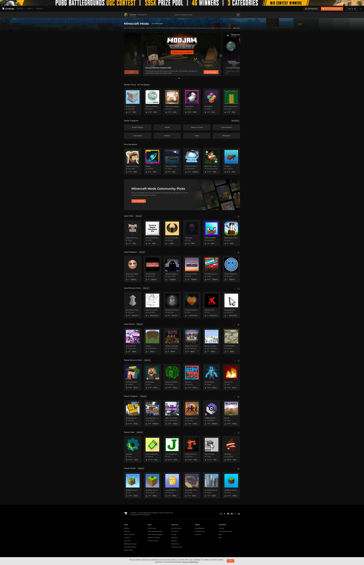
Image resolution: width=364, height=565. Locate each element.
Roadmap (174, 540)
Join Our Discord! (176, 528)
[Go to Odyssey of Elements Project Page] (192, 269)
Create (29, 8)
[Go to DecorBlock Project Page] (211, 101)
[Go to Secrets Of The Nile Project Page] (172, 233)
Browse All (142, 15)
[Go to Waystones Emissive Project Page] (172, 305)
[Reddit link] (239, 514)
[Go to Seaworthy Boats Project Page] (172, 161)
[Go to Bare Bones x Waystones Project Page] (132, 305)
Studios (39, 8)
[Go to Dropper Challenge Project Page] (172, 341)
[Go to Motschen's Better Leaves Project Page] (172, 377)
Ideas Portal (174, 531)
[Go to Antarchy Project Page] (231, 161)
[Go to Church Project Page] (152, 341)
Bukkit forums (175, 544)
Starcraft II (127, 540)
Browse (20, 8)
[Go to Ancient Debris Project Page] (152, 269)
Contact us (198, 534)
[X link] (235, 514)
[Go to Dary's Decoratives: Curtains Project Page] (231, 101)
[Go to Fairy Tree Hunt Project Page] (132, 341)
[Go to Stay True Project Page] (192, 377)
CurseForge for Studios (225, 531)
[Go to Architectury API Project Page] (192, 449)
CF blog (173, 534)
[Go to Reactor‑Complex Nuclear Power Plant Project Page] (211, 341)
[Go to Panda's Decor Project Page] (132, 101)
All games (126, 528)
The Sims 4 (127, 537)
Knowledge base (199, 528)
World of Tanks (128, 550)
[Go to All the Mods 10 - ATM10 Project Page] (132, 413)
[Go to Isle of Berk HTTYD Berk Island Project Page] (192, 485)
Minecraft (127, 531)
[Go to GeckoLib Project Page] (132, 449)
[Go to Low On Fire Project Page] (231, 377)
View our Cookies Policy (190, 562)
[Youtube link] (228, 514)
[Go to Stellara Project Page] (152, 161)
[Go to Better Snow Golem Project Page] (231, 233)
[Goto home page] (8, 9)
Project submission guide (155, 531)
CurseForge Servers (176, 547)
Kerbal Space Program (130, 544)
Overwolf (221, 528)
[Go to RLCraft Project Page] (231, 413)
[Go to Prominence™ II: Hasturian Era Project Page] (192, 413)
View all (138, 216)
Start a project (152, 528)
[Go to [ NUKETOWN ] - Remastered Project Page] (231, 341)
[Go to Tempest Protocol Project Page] (192, 161)
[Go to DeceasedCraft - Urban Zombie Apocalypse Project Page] (152, 413)
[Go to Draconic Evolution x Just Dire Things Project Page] (192, 305)
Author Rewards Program (155, 534)
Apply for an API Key (154, 537)
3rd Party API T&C (153, 540)
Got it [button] (231, 561)
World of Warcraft (129, 534)
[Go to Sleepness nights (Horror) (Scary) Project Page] (172, 269)
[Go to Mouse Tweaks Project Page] (211, 449)
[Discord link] (232, 514)
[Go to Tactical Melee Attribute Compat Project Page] (152, 233)
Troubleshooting (199, 531)
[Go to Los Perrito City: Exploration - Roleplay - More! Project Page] (211, 485)
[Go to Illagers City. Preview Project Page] (192, 341)
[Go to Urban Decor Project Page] (192, 101)
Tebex (220, 534)
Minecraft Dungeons (130, 547)
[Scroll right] (238, 216)
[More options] (360, 9)
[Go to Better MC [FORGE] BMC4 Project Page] (172, 413)
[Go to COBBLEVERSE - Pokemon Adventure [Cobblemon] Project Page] (211, 413)
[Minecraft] (126, 15)
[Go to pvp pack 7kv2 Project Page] (211, 305)
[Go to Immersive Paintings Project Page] (172, 101)
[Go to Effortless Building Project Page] (152, 101)
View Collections (138, 201)
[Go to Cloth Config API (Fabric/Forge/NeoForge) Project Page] (152, 449)
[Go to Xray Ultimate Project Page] (211, 377)
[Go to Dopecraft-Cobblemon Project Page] (132, 269)
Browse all (235, 121)
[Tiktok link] (224, 514)
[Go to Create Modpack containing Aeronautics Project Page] (231, 269)
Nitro (220, 537)
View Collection (206, 72)
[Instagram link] (221, 514)
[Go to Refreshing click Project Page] (231, 305)
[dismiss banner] (361, 3)
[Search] (238, 15)
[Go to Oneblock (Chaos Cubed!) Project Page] (132, 485)
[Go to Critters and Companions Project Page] (132, 161)
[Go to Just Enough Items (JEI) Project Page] (172, 449)
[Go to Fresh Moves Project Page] (152, 377)
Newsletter (174, 537)
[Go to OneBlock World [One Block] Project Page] (231, 485)
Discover (133, 15)
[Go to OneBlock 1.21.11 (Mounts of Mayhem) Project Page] (152, 485)
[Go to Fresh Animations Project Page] (132, 377)
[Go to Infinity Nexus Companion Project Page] (132, 233)
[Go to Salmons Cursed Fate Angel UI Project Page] (152, 305)
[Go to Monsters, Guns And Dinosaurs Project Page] (211, 269)
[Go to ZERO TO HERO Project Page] (211, 233)
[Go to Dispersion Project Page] (192, 233)
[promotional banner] (182, 3)
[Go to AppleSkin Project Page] (231, 449)
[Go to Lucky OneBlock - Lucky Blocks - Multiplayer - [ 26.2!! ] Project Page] (172, 485)
